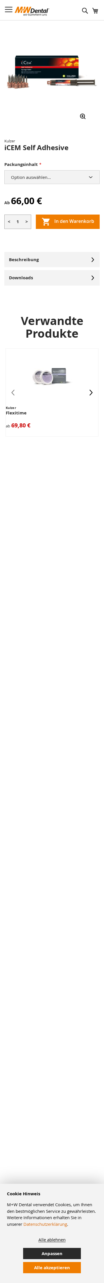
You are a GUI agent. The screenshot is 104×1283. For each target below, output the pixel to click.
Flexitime (16, 413)
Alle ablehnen (52, 1239)
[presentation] (91, 392)
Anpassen (52, 1254)
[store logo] (32, 11)
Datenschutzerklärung (45, 1224)
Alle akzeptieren (52, 1268)
